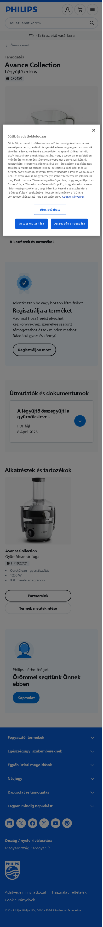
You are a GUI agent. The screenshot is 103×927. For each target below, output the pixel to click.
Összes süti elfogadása (67, 227)
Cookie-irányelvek (73, 200)
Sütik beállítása (48, 213)
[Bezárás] (90, 130)
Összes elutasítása (29, 227)
